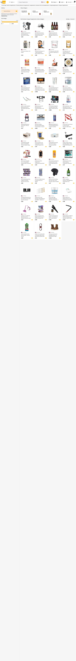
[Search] (48, 2)
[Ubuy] (3, 2)
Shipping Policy (4, 15)
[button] (54, 2)
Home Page (3, 5)
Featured (72, 19)
